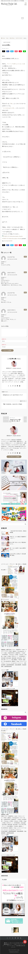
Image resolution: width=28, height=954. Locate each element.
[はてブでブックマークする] (11, 51)
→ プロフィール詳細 (14, 456)
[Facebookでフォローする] (12, 386)
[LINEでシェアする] (24, 51)
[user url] (8, 453)
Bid (11, 103)
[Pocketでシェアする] (16, 51)
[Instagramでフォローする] (15, 386)
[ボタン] (22, 18)
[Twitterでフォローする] (10, 386)
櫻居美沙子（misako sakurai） (14, 368)
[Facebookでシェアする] (7, 51)
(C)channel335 (8, 241)
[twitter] (10, 453)
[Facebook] (12, 453)
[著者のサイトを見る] (8, 386)
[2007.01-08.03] (6, 42)
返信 (25, 256)
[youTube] (19, 453)
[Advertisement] (14, 21)
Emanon (17, 951)
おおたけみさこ (11, 272)
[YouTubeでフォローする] (19, 386)
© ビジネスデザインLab (14, 950)
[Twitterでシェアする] (3, 51)
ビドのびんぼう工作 (8, 108)
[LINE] (17, 453)
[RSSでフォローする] (20, 938)
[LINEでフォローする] (17, 386)
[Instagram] (15, 453)
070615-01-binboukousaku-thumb (11, 238)
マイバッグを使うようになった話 (16, 63)
